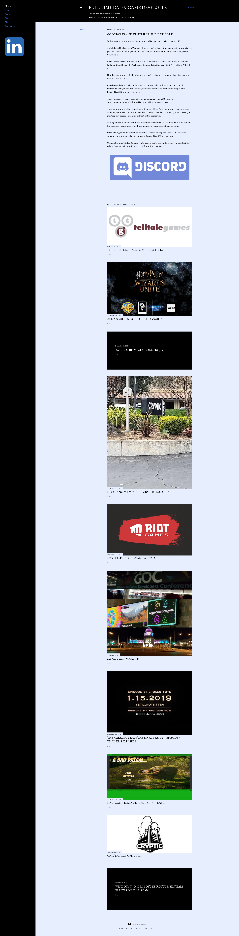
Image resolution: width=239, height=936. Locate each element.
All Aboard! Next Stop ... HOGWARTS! (135, 319)
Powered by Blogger (139, 924)
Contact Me (128, 17)
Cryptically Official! (124, 855)
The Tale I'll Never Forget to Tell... (135, 250)
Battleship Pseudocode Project (140, 350)
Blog (118, 17)
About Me (109, 17)
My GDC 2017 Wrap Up (123, 658)
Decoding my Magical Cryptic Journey (138, 492)
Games (99, 17)
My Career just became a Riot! (131, 558)
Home (92, 17)
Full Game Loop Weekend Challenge (136, 803)
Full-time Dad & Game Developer (128, 7)
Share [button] (82, 29)
